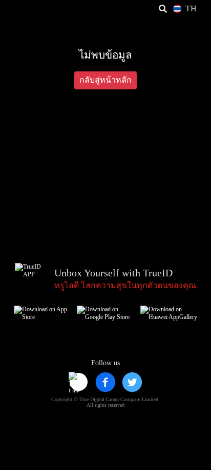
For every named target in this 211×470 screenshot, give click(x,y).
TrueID (28, 9)
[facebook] (105, 382)
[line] (79, 382)
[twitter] (132, 382)
